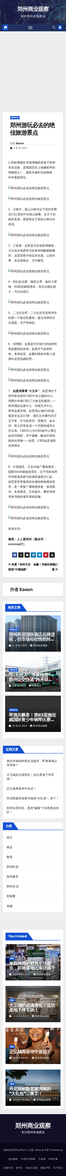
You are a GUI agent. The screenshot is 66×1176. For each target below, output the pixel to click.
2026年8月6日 (21, 1058)
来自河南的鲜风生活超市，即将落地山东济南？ (32, 966)
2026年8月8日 (21, 1016)
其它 (9, 837)
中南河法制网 (28, 1159)
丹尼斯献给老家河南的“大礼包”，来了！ (33, 798)
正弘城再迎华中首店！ (21, 788)
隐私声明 (45, 1167)
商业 (9, 847)
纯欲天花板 (32, 1167)
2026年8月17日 (22, 974)
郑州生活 (15, 118)
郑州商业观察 (33, 9)
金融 (9, 905)
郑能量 (11, 896)
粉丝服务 (13, 1159)
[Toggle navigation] (30, 27)
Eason (20, 143)
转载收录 (36, 685)
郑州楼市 (13, 876)
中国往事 (53, 1159)
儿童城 (41, 1159)
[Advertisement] (33, 66)
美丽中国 (8, 1167)
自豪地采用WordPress (15, 1150)
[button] (53, 27)
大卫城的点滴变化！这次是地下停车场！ (32, 1007)
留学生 (19, 1167)
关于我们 (58, 1167)
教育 (9, 857)
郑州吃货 (13, 866)
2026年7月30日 (22, 1099)
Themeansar (56, 1150)
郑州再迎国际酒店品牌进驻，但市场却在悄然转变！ (32, 639)
